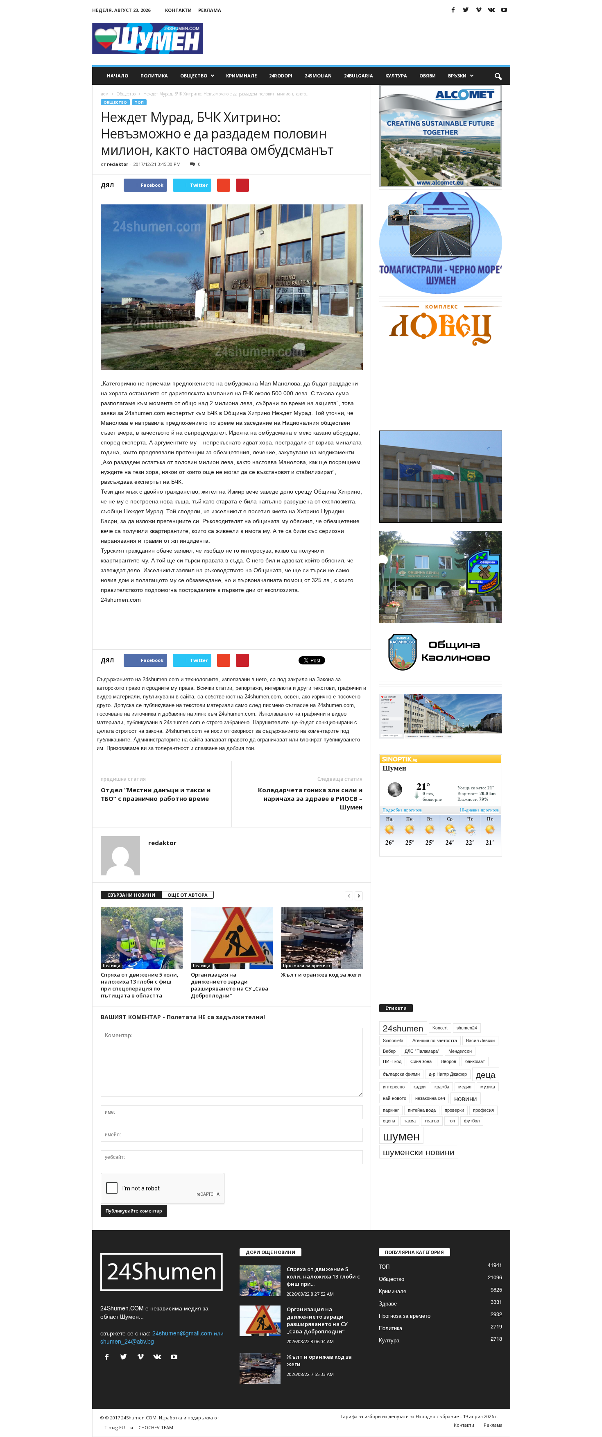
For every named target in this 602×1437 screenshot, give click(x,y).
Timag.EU (114, 1427)
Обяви (427, 76)
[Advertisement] (361, 38)
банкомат (475, 1080)
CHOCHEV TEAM (155, 1427)
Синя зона (421, 1080)
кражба (442, 1105)
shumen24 (467, 1046)
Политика (154, 76)
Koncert (440, 1046)
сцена (389, 1139)
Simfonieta (393, 1059)
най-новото (394, 1117)
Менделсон (460, 1070)
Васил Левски (480, 1059)
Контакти (178, 10)
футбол (472, 1139)
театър (432, 1139)
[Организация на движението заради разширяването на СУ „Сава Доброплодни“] (232, 938)
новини (465, 1117)
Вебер (389, 1070)
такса (410, 1139)
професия (483, 1129)
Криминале (241, 76)
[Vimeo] (479, 10)
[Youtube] (504, 10)
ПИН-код (392, 1080)
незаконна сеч (430, 1117)
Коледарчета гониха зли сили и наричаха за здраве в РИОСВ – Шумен (310, 798)
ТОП (139, 102)
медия (464, 1105)
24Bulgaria (358, 76)
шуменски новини (419, 1170)
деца (486, 1093)
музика (487, 1105)
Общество (193, 76)
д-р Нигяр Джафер (448, 1093)
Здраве (388, 1303)
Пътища (111, 965)
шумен (401, 1154)
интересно (394, 1105)
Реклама (209, 10)
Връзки (457, 76)
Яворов (448, 1080)
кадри (419, 1105)
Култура (396, 76)
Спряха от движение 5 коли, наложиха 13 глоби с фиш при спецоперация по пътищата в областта (140, 985)
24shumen (403, 1046)
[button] (498, 76)
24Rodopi (280, 76)
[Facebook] (453, 10)
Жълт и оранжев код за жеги (321, 974)
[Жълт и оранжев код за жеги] (322, 938)
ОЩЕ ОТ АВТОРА (187, 895)
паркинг (391, 1129)
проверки (454, 1129)
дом (105, 94)
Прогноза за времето (306, 965)
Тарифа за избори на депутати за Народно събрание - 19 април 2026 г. (419, 1416)
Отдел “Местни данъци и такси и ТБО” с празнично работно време (155, 794)
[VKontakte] (491, 10)
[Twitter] (466, 10)
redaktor (117, 164)
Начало (117, 76)
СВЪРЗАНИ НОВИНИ (131, 895)
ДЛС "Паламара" (422, 1070)
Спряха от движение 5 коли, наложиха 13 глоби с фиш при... (323, 1276)
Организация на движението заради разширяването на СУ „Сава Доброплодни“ (229, 985)
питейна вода (422, 1129)
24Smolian (318, 76)
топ (451, 1139)
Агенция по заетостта (434, 1059)
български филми (401, 1093)
